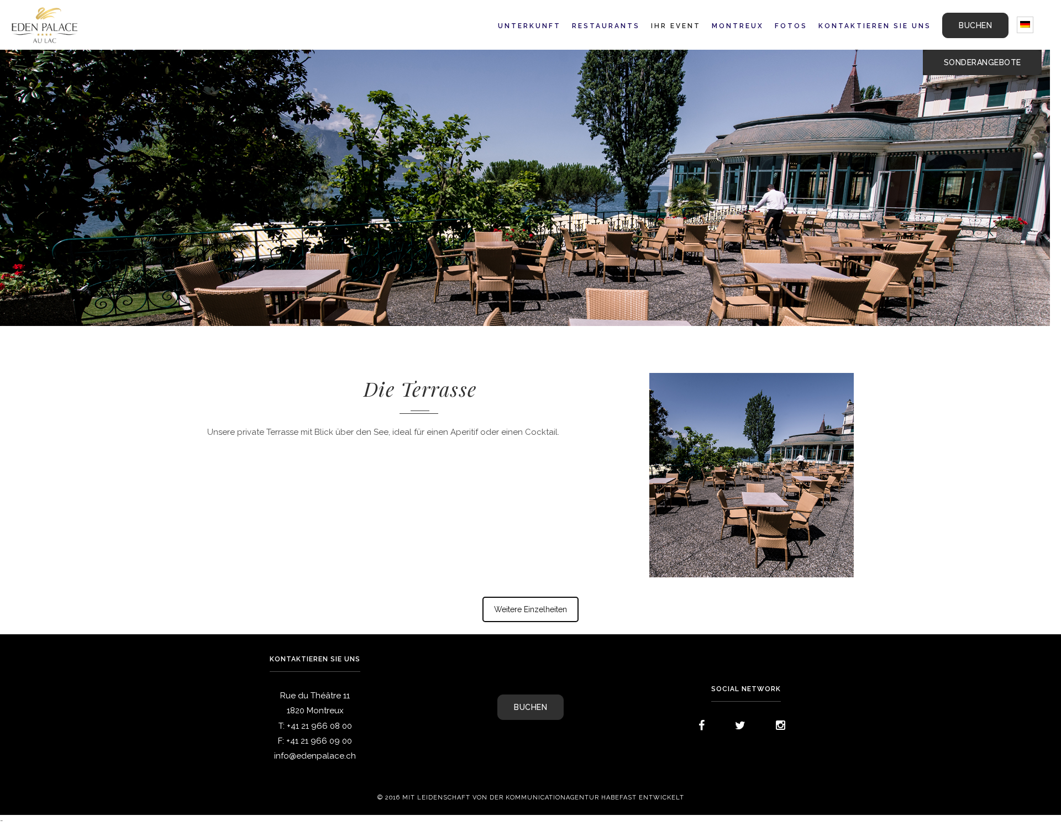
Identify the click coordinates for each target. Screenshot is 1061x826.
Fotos (791, 26)
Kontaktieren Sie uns (874, 26)
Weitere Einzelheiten (530, 609)
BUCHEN (975, 25)
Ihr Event (676, 26)
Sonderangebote (982, 62)
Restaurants (606, 26)
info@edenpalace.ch (315, 756)
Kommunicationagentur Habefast (571, 798)
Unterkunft (529, 26)
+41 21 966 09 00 (319, 741)
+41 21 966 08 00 (319, 726)
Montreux (738, 26)
